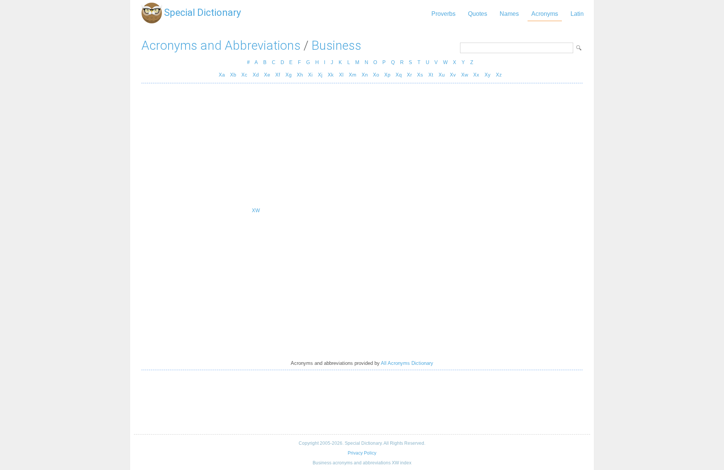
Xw (464, 75)
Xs (420, 75)
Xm (352, 75)
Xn (365, 75)
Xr (409, 75)
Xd (256, 75)
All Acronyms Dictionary (407, 363)
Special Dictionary (202, 12)
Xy (488, 75)
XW (256, 210)
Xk (331, 75)
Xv (453, 75)
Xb (233, 75)
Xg (288, 75)
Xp (387, 75)
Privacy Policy (362, 453)
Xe (267, 75)
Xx (476, 75)
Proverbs (443, 14)
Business (336, 45)
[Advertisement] (362, 143)
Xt (430, 75)
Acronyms (544, 14)
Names (509, 14)
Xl (341, 75)
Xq (399, 75)
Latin (577, 14)
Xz (499, 75)
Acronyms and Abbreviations (221, 45)
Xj (320, 75)
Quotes (477, 14)
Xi (310, 75)
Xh (300, 75)
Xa (222, 75)
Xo (376, 75)
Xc (244, 75)
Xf (277, 75)
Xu (442, 75)
